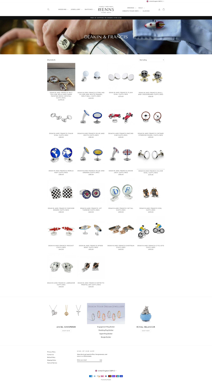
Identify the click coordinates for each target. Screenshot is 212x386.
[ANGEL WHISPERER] (66, 313)
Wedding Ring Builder (105, 330)
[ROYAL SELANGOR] (146, 313)
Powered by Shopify (106, 379)
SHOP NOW (66, 330)
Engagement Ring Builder (106, 327)
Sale (141, 8)
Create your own (130, 11)
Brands (131, 8)
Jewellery (76, 9)
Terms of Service (52, 363)
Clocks (146, 11)
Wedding (62, 9)
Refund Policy (51, 357)
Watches (89, 9)
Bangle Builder (106, 337)
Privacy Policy (51, 352)
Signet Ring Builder (106, 334)
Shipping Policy (51, 360)
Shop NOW (146, 330)
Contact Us (50, 354)
